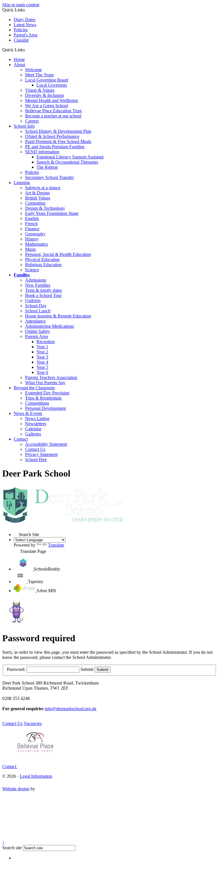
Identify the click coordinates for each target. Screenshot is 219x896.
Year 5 (42, 367)
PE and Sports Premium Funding (54, 146)
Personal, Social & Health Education (58, 254)
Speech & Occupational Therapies (67, 162)
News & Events (28, 413)
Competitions (37, 403)
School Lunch (37, 310)
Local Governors (51, 85)
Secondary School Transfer (49, 177)
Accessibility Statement (46, 444)
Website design (15, 788)
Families (22, 274)
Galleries (33, 433)
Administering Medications (49, 326)
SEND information (42, 151)
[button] (27, 49)
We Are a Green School (46, 105)
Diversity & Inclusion (44, 95)
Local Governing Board (46, 80)
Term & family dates (43, 290)
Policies (21, 29)
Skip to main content (20, 4)
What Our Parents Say (45, 382)
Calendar (33, 428)
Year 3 (42, 357)
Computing (35, 203)
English (32, 218)
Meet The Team (39, 74)
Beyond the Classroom (34, 387)
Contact (21, 439)
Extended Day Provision (47, 392)
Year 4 (42, 362)
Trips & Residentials (43, 398)
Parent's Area (25, 34)
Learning (22, 182)
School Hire (36, 459)
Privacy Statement (41, 454)
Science (32, 269)
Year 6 (42, 372)
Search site (12, 847)
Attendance (35, 321)
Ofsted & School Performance (52, 136)
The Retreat (47, 167)
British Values (37, 198)
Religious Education (43, 264)
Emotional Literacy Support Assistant (70, 156)
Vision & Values (39, 90)
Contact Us (35, 449)
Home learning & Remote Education (58, 315)
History (31, 239)
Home (19, 59)
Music (30, 249)
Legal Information (36, 776)
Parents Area (36, 336)
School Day (35, 305)
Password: (16, 669)
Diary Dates (24, 19)
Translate (56, 545)
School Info (24, 126)
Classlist (21, 40)
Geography (35, 233)
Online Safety (37, 331)
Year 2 (42, 351)
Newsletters (35, 423)
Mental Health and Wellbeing (51, 100)
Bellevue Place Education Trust (53, 110)
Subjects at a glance (42, 187)
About (19, 64)
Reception (45, 341)
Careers (32, 121)
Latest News (25, 24)
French (31, 223)
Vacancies (33, 723)
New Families (37, 285)
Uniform (32, 300)
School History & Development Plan (58, 131)
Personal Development (45, 408)
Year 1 (42, 346)
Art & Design (37, 192)
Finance (32, 228)
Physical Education (42, 259)
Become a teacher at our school (53, 115)
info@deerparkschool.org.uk (70, 708)
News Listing (37, 418)
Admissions (35, 280)
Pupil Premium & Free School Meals (58, 141)
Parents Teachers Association (51, 377)
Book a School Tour (43, 295)
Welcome (33, 69)
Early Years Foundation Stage (51, 213)
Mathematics (36, 244)
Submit (86, 669)
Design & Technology (45, 208)
